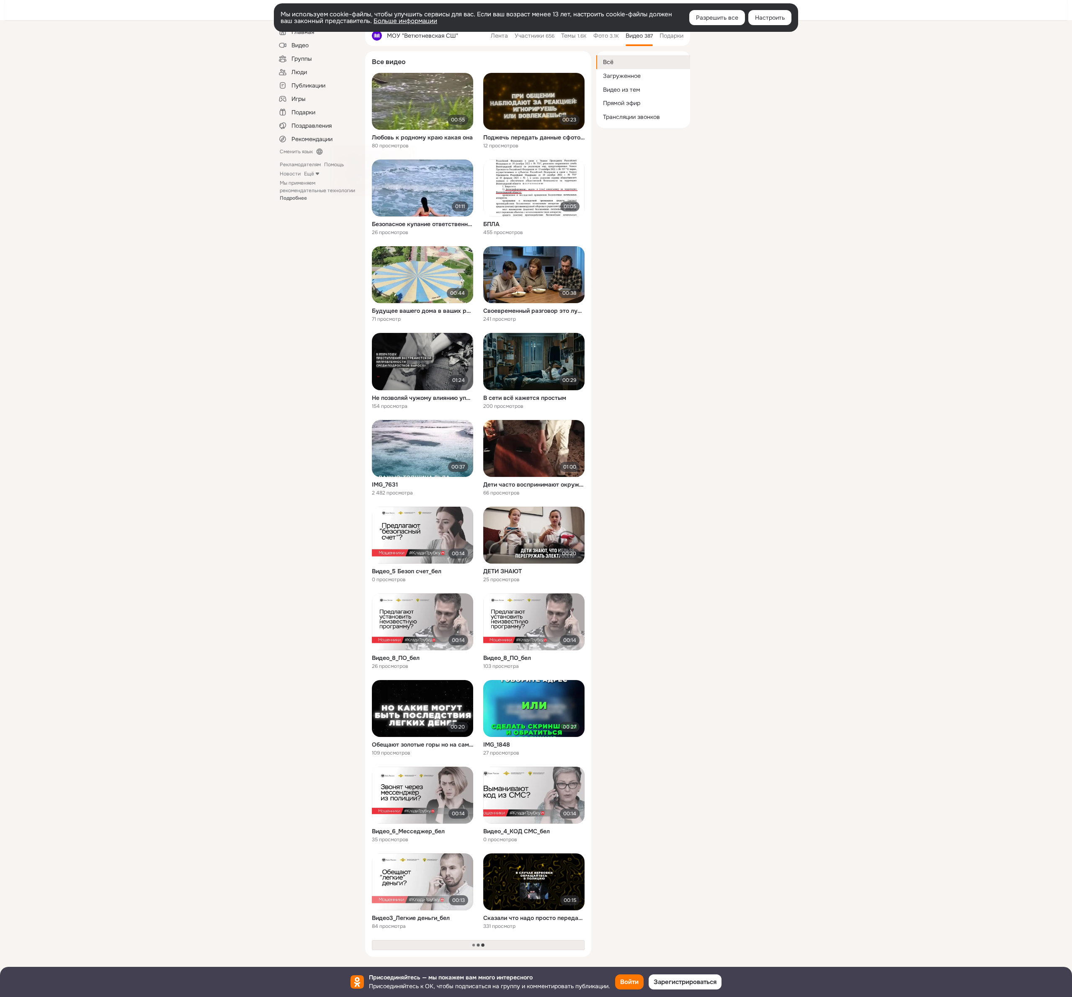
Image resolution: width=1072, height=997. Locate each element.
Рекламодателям (300, 164)
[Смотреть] (422, 101)
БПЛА (491, 224)
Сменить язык (296, 151)
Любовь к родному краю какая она (422, 137)
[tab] (499, 35)
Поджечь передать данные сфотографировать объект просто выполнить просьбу (534, 137)
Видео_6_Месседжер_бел (408, 831)
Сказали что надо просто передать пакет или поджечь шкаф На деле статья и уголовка (534, 918)
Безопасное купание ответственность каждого (422, 224)
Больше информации (405, 21)
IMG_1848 (496, 744)
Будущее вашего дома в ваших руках (422, 310)
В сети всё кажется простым (524, 398)
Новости (290, 173)
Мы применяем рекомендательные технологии (317, 190)
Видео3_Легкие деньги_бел (411, 918)
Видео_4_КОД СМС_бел (516, 831)
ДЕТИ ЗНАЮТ (502, 571)
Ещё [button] (309, 173)
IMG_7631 (385, 484)
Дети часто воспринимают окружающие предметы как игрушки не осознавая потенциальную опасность (534, 484)
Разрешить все (717, 17)
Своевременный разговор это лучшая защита (534, 310)
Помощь (334, 164)
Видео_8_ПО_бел (396, 658)
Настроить (770, 17)
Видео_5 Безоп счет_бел (406, 571)
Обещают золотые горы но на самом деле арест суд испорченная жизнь (422, 744)
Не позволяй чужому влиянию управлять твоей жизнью (422, 398)
